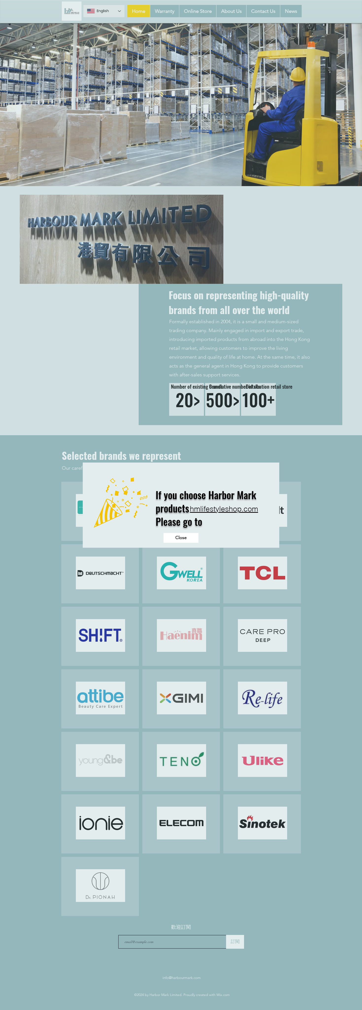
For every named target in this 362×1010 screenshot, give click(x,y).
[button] (181, 538)
